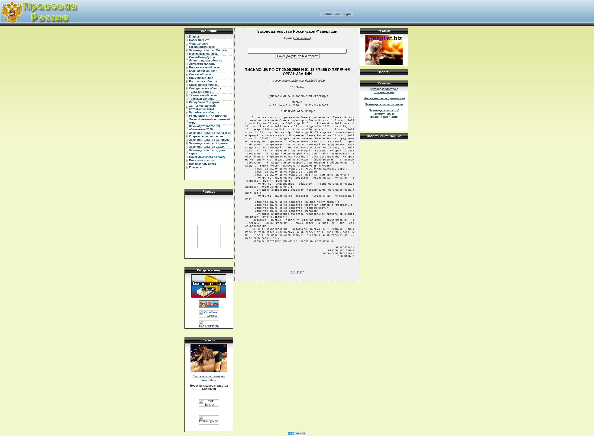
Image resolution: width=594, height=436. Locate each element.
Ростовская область (203, 81)
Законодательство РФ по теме (210, 133)
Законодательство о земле (384, 104)
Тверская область (201, 98)
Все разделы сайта (202, 164)
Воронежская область (204, 67)
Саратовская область (204, 85)
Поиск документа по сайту (207, 157)
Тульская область (201, 91)
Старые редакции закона (206, 136)
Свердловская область (205, 88)
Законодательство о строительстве (384, 90)
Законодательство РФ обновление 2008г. (204, 128)
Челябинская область (204, 112)
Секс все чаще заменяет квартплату (209, 378)
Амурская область (202, 64)
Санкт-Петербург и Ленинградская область (205, 59)
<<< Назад (297, 86)
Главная (194, 36)
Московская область (203, 53)
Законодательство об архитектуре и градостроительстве (384, 114)
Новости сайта (199, 40)
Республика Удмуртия (204, 102)
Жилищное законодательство (384, 98)
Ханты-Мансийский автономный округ (202, 107)
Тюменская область (203, 95)
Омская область (200, 74)
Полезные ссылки (201, 160)
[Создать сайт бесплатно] (297, 434)
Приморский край (201, 78)
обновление (302, 38)
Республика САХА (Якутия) (208, 116)
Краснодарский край (203, 71)
